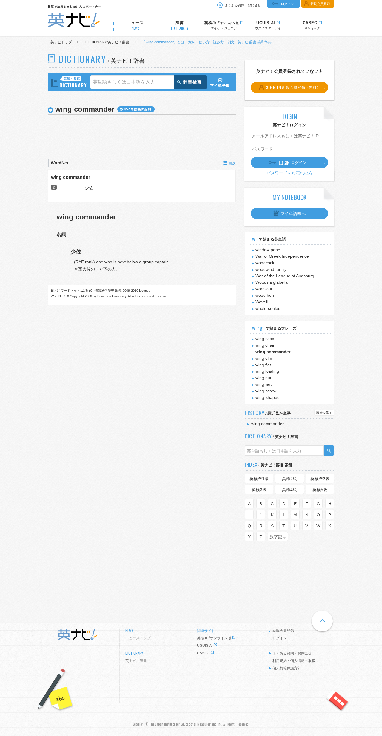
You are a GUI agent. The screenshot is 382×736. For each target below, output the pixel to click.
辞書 (180, 25)
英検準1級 (259, 478)
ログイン (287, 4)
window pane (267, 249)
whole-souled (268, 308)
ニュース (135, 25)
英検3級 (259, 489)
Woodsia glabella (271, 282)
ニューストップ (137, 638)
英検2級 (289, 478)
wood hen (264, 295)
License (144, 290)
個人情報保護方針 (286, 668)
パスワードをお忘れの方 (289, 172)
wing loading (267, 371)
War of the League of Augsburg (284, 275)
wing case (264, 338)
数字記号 (277, 536)
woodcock (264, 262)
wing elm (263, 358)
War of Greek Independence (282, 256)
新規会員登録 (320, 4)
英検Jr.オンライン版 (214, 638)
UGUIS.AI (204, 645)
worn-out (263, 288)
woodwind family (270, 269)
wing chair (265, 345)
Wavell (261, 301)
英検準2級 (319, 478)
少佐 (89, 187)
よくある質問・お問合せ (243, 5)
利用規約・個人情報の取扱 (293, 661)
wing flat (263, 364)
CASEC (203, 653)
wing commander (70, 177)
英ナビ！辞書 (136, 661)
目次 (232, 163)
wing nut (263, 377)
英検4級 (289, 489)
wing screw (265, 390)
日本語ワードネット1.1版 (69, 290)
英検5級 (319, 489)
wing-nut (263, 384)
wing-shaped (267, 397)
